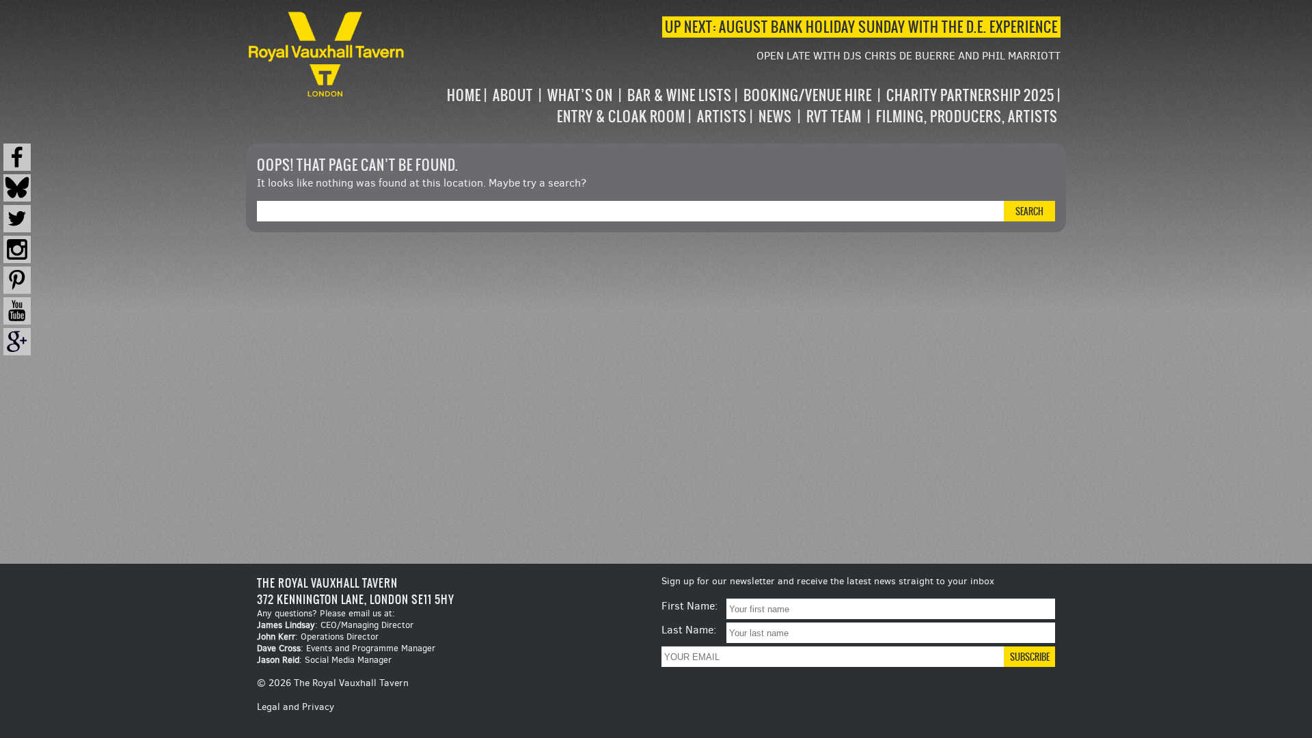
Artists (722, 116)
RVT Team (834, 116)
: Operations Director (318, 636)
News (775, 116)
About (513, 95)
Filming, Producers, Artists (967, 116)
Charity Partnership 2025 (970, 95)
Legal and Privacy (295, 706)
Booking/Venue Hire (807, 95)
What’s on (580, 95)
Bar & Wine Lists (679, 95)
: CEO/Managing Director (335, 625)
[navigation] (734, 106)
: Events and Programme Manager (346, 648)
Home (464, 95)
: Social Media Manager (324, 660)
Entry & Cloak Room (621, 116)
